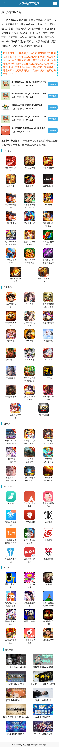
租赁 (45, 41)
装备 (6, 45)
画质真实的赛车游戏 (35, 144)
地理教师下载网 (29, 3)
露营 (13, 20)
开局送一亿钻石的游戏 (34, 140)
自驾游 (34, 20)
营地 (42, 20)
